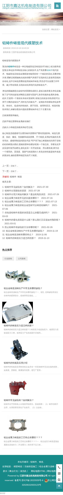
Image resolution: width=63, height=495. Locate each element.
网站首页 (55, 29)
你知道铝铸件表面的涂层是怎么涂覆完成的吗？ (27, 212)
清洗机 (23, 471)
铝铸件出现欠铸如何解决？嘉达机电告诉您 (25, 194)
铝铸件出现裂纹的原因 (15, 190)
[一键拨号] (59, 467)
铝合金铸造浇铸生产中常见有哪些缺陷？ (25, 231)
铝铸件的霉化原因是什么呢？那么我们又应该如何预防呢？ (32, 220)
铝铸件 (50, 70)
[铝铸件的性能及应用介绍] (17, 350)
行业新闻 (8, 259)
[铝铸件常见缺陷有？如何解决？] (17, 387)
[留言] (59, 479)
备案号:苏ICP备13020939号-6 (29, 480)
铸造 (20, 176)
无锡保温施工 (30, 466)
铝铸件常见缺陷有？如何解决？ (20, 187)
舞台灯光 (13, 471)
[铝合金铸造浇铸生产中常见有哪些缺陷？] (17, 275)
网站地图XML (53, 471)
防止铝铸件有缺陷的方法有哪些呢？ (22, 227)
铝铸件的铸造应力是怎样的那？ (21, 238)
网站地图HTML (38, 471)
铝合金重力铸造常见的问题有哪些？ (22, 198)
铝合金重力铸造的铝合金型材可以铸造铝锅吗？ (27, 205)
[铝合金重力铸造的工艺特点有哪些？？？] (17, 424)
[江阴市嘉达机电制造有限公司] (27, 6)
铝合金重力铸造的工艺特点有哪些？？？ (24, 201)
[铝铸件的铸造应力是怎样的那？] (17, 312)
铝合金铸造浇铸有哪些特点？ (19, 234)
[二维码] (59, 473)
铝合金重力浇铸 (46, 466)
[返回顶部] (59, 486)
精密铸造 (18, 466)
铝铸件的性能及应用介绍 (15, 363)
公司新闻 (21, 259)
